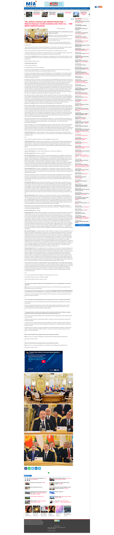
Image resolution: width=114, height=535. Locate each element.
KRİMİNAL (41, 8)
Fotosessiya (36, 10)
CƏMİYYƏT (36, 8)
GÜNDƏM (26, 8)
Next (89, 14)
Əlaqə (42, 10)
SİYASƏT (31, 8)
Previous (24, 14)
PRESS (63, 8)
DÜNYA (67, 8)
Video (39, 10)
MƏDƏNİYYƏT (54, 8)
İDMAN (59, 8)
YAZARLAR (72, 8)
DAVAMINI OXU (82, 225)
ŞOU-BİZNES (77, 8)
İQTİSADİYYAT (47, 8)
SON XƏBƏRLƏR (84, 8)
